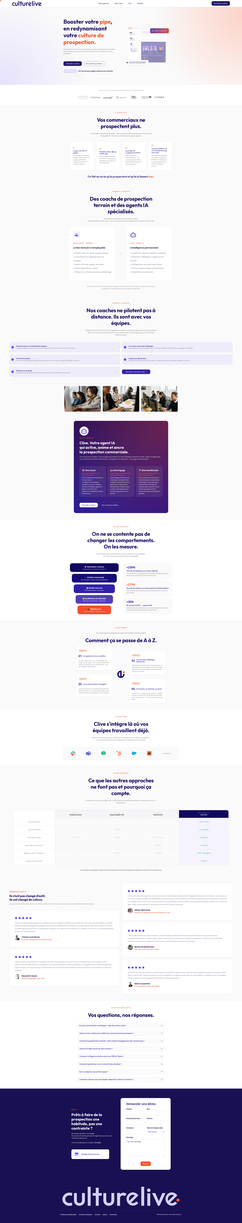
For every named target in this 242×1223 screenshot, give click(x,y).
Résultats (140, 3)
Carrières (97, 1214)
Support (105, 1214)
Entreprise (130, 1128)
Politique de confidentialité (68, 1214)
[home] (35, 3)
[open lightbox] (82, 399)
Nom (148, 1109)
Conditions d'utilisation (85, 1214)
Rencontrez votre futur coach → (136, 372)
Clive (129, 3)
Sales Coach (119, 3)
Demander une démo (221, 3)
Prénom (129, 1109)
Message (129, 1137)
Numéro (149, 1118)
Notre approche (104, 3)
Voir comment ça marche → (95, 64)
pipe (105, 21)
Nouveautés (113, 1214)
